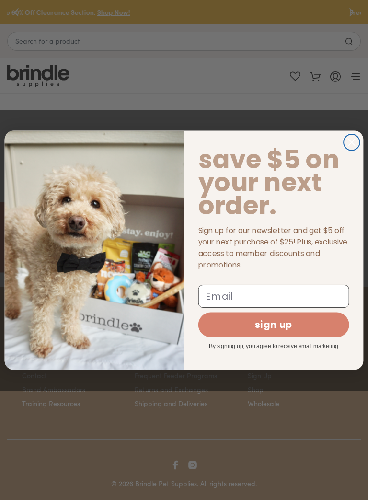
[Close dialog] (352, 142)
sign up (274, 324)
